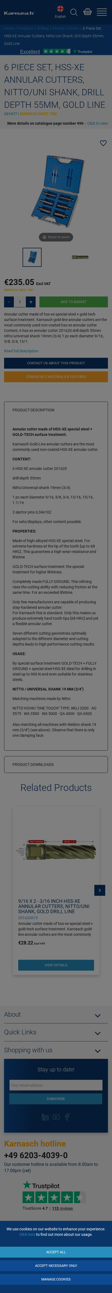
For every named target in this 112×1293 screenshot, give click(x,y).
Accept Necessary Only (56, 1266)
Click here (27, 1234)
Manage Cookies (56, 1279)
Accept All (56, 1252)
